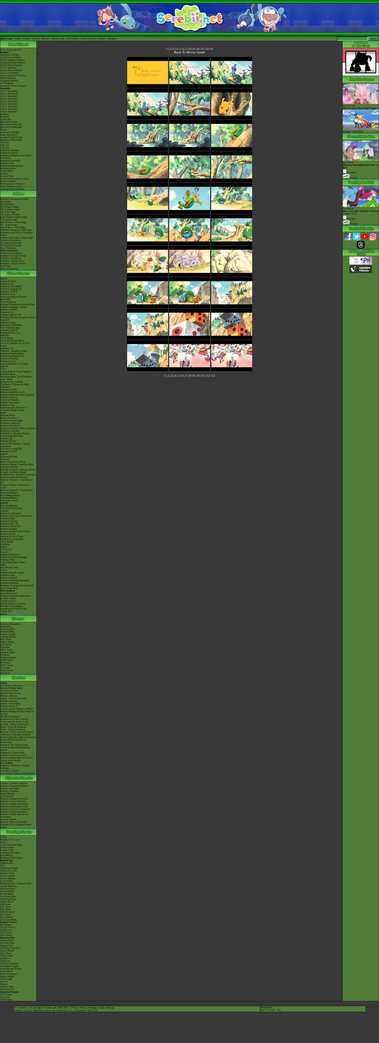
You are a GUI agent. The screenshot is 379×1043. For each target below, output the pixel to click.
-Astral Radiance (8, 886)
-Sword (3, 981)
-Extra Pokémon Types (11, 845)
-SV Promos (6, 925)
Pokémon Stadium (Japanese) (14, 580)
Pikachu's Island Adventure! (14, 804)
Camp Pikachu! (7, 793)
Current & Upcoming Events (14, 178)
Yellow (3, 570)
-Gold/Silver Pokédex (11, 57)
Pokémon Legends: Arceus (13, 307)
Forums (26, 38)
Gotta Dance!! (7, 796)
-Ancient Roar (7, 943)
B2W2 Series (6, 665)
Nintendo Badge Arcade (12, 410)
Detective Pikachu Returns (13, 296)
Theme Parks (6, 171)
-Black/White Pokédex (11, 65)
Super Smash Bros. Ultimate (14, 364)
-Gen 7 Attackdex (9, 106)
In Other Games (8, 598)
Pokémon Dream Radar (11, 420)
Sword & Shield (8, 302)
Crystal (3, 552)
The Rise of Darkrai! (10, 716)
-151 (2, 865)
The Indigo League (9, 207)
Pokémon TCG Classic (11, 858)
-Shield (3, 984)
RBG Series (6, 639)
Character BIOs (7, 629)
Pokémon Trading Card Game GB (16, 585)
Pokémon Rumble (9, 467)
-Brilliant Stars (7, 889)
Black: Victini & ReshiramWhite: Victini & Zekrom (13, 728)
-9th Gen (4, 142)
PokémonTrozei (8, 534)
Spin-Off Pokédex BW (11, 127)
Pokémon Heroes (8, 701)
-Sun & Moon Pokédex (11, 70)
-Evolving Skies (8, 896)
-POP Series (6, 935)
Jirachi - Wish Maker (10, 703)
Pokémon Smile (8, 322)
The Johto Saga (7, 212)
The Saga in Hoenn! (10, 214)
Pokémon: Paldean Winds (13, 263)
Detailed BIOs (7, 631)
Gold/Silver (6, 549)
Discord (45, 38)
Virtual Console (8, 601)
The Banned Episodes (11, 245)
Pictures (354, 177)
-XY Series (5, 907)
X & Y (3, 369)
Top (279, 1010)
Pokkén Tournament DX (12, 356)
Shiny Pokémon (8, 248)
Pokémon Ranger (8, 529)
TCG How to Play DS (11, 449)
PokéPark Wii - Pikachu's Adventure (18, 474)
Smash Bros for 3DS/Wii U (13, 407)
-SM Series (5, 904)
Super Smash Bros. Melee (12, 562)
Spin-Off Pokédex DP (11, 124)
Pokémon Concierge (10, 160)
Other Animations (9, 268)
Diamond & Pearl (8, 456)
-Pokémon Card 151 (10, 948)
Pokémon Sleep (7, 294)
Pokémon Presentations (11, 166)
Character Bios (7, 204)
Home (18, 38)
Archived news (13, 49)
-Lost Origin (6, 881)
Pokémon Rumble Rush (11, 353)
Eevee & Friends (8, 819)
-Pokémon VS (7, 989)
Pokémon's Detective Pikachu (15, 765)
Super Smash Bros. (9, 588)
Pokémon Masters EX (11, 289)
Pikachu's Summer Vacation (14, 783)
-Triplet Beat (6, 956)
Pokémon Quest (8, 361)
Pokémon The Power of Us (13, 755)
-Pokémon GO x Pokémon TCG (15, 883)
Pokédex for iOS (8, 451)
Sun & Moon (6, 338)
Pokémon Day (7, 163)
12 (207, 48)
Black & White (7, 415)
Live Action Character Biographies (17, 773)
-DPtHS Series (7, 912)
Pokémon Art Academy (11, 382)
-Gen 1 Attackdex (9, 91)
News (3, 49)
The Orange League (10, 209)
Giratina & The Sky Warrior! (14, 719)
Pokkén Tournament (10, 402)
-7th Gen (4, 147)
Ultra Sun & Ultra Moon (12, 340)
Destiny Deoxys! (8, 706)
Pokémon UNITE (9, 291)
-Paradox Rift (6, 863)
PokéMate (5, 544)
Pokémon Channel (9, 521)
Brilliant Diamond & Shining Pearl (17, 304)
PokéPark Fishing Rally (12, 539)
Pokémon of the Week (11, 140)
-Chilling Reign (8, 899)
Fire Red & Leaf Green (11, 508)
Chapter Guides (8, 634)
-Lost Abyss (6, 971)
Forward (271, 1010)
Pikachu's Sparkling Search (13, 811)
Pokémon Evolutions (10, 258)
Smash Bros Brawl (9, 500)
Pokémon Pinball (8, 578)
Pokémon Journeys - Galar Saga (15, 230)
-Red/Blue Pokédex (9, 55)
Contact (35, 38)
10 (197, 48)
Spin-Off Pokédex (9, 122)
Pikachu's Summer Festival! (14, 799)
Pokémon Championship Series (15, 155)
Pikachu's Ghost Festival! (13, 801)
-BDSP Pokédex (8, 78)
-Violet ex (5, 961)
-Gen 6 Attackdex (9, 104)
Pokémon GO (7, 284)
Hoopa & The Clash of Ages (14, 745)
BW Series (5, 662)
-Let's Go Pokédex (9, 73)
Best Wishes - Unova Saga (13, 222)
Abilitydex (5, 119)
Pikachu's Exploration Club (14, 806)
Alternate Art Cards (10, 852)
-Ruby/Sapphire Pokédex (12, 60)
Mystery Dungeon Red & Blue (15, 531)
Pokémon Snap (7, 575)
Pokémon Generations (11, 253)
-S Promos (5, 997)
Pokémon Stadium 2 (10, 554)
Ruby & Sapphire (8, 505)
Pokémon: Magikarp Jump (13, 351)
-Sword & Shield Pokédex (13, 75)
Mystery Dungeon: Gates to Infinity (18, 428)
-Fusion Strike (7, 891)
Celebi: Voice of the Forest (13, 698)
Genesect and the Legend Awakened (18, 737)
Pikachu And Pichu (9, 788)
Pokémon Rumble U (10, 425)
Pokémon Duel (7, 405)
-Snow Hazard (7, 950)
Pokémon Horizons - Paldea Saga (16, 237)
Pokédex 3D (6, 438)
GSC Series (5, 644)
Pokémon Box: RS (9, 523)
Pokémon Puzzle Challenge (13, 557)
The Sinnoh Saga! (9, 219)
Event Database (8, 181)
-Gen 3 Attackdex (9, 96)
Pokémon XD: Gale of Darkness (16, 516)
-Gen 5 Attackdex (9, 101)
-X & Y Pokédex (8, 68)
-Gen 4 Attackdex (9, 98)
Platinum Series (8, 657)
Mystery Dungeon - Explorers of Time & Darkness (16, 491)
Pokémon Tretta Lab (10, 423)
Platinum (4, 459)
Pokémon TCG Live (10, 333)
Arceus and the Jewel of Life (14, 721)
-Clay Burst (6, 953)
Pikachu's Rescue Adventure (14, 786)
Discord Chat (6, 176)
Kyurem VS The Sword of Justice (16, 732)
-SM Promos (6, 930)
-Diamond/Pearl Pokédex (12, 62)
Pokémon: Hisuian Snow (12, 261)
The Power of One (9, 690)
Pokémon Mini (7, 560)
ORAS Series (6, 670)
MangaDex (5, 626)
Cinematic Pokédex (9, 132)
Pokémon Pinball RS (10, 526)
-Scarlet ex (5, 958)
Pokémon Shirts (8, 168)
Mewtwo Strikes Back (11, 688)
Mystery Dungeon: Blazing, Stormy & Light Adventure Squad (18, 470)
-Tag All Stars (7, 986)
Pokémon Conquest (10, 431)
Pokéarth (111, 38)
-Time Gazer (6, 979)
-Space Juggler (7, 976)
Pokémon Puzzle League (12, 572)
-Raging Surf (6, 945)
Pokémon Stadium (9, 583)
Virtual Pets (6, 611)
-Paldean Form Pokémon (12, 189)
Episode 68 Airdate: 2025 (360, 211)
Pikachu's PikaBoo (9, 791)
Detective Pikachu (9, 358)
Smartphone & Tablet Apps (13, 608)
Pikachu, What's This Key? (13, 822)
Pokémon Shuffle (8, 389)
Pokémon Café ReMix (11, 286)
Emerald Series (7, 652)
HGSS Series (6, 660)
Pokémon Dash (7, 518)
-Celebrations (7, 894)
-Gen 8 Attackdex (9, 109)
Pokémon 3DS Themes (11, 606)
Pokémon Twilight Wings (13, 255)
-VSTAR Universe (9, 963)
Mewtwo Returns (8, 696)
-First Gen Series (8, 919)
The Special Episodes (11, 243)
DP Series (5, 655)
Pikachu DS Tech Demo (11, 536)
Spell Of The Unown (10, 693)
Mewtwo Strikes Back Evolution (16, 758)
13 (211, 48)
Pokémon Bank (7, 374)
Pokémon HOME (8, 309)
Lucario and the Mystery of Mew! (16, 709)
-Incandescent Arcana (10, 968)
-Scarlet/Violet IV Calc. (11, 137)
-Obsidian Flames (9, 868)
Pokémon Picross (8, 397)
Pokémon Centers (9, 153)
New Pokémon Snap (10, 327)
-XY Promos (6, 932)
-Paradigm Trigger (9, 966)
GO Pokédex (72, 38)
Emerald (4, 511)
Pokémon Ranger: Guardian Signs (17, 464)
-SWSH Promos (8, 927)
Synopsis (351, 218)
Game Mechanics (8, 135)
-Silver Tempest (8, 878)
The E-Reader (7, 541)
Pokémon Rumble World (12, 392)
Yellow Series (7, 642)
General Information (10, 624)
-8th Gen (4, 145)
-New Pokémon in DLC (11, 186)
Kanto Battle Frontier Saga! (13, 217)
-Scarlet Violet (7, 873)
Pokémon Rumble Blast (11, 436)
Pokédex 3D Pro (8, 441)
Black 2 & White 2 (9, 418)
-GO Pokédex (7, 83)
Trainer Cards (7, 847)
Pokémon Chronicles (10, 240)
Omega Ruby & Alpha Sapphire (15, 371)
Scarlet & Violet (8, 281)
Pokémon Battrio (8, 498)
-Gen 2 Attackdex (9, 93)
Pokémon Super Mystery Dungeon (17, 394)
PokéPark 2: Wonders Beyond (15, 433)
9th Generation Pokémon (12, 184)
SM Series (5, 673)
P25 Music (5, 158)
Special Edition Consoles (13, 603)
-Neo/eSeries (6, 917)
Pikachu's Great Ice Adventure (15, 809)
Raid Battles (6, 855)
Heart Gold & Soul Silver (12, 462)
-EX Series (5, 914)
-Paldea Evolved (8, 870)
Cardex (3, 129)
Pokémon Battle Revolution (14, 477)
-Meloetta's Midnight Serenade (15, 734)
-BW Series (5, 909)
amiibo (3, 614)
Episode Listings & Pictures (14, 199)
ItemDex (4, 114)
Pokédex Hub (57, 38)
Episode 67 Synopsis (360, 167)
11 (202, 48)
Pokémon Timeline (9, 150)
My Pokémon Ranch (10, 495)
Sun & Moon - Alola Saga (13, 227)
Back (262, 1010)
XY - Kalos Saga (8, 225)
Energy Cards (7, 850)
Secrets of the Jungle (10, 760)
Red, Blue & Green (9, 567)
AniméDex (5, 201)
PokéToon (5, 266)
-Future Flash (6, 940)
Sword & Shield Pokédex (93, 38)
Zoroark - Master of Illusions (14, 724)
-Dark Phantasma (8, 974)
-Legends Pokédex (9, 80)
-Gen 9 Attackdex (9, 111)
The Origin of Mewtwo (11, 685)
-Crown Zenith (7, 876)
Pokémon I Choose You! (12, 752)
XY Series (5, 668)
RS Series (5, 647)
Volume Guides (8, 637)
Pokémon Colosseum (10, 513)
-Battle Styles (7, 901)
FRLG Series (6, 649)
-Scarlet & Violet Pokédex (13, 86)
